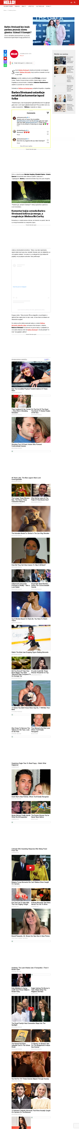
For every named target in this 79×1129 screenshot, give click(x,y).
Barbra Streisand (24, 70)
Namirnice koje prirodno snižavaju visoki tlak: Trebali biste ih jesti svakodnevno (70, 107)
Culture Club (40, 6)
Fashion (17, 6)
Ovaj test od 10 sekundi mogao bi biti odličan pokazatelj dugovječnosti (70, 69)
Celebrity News (8, 6)
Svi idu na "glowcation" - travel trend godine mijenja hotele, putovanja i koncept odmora (70, 79)
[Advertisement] (31, 161)
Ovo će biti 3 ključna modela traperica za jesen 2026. (70, 60)
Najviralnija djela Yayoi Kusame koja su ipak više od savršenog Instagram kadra (70, 88)
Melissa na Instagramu (25, 88)
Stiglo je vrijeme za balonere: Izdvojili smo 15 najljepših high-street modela (70, 98)
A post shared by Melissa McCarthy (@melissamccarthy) (31, 309)
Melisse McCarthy (25, 72)
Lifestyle (31, 6)
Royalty (48, 6)
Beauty (24, 6)
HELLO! (22, 55)
